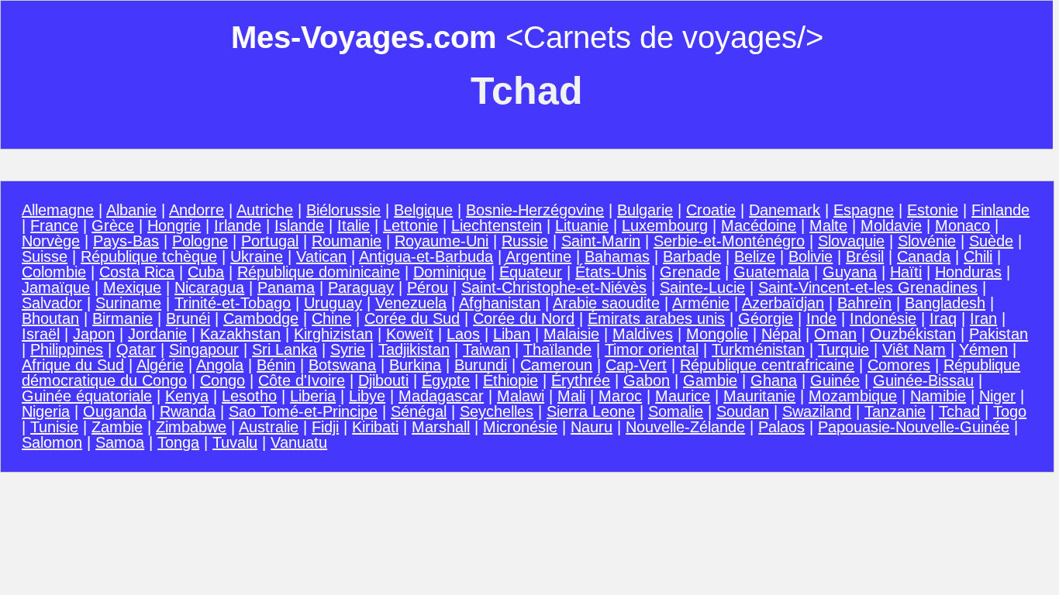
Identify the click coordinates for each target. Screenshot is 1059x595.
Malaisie (571, 333)
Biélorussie (343, 209)
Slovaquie (851, 240)
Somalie (675, 411)
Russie (525, 240)
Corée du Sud (412, 318)
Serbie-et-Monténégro (729, 240)
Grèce (112, 225)
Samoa (119, 442)
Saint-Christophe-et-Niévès (554, 287)
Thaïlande (557, 349)
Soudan (742, 411)
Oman (835, 333)
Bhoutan (50, 318)
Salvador (52, 302)
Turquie (843, 349)
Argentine (538, 256)
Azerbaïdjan (783, 302)
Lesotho (249, 395)
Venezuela (411, 302)
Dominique (449, 271)
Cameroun (556, 364)
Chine (331, 318)
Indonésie (883, 318)
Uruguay (333, 302)
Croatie (711, 209)
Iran (983, 318)
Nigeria (46, 411)
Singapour (204, 349)
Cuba (206, 271)
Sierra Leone (591, 411)
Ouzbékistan (913, 333)
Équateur (530, 271)
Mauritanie (759, 395)
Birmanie (122, 318)
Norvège (51, 240)
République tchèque (149, 256)
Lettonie (410, 225)
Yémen (983, 349)
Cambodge (260, 318)
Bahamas (617, 256)
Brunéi (188, 318)
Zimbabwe (191, 426)
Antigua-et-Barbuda (426, 256)
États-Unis (611, 271)
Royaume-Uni (441, 240)
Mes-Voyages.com (364, 37)
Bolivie (810, 256)
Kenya (187, 395)
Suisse (44, 256)
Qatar (136, 349)
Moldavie (891, 225)
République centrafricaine (767, 364)
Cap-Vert (636, 364)
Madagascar (441, 395)
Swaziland (816, 411)
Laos (463, 333)
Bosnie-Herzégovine (535, 209)
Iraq (943, 318)
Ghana (773, 380)
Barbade (692, 256)
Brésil (865, 256)
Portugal (269, 240)
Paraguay (361, 287)
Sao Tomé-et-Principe (303, 411)
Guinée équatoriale (87, 395)
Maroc (620, 395)
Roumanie (346, 240)
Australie (268, 426)
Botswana (342, 364)
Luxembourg (665, 225)
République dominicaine (318, 271)
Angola (219, 364)
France (54, 225)
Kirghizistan (333, 333)
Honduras (968, 271)
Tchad (959, 411)
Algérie (160, 364)
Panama (286, 287)
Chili (978, 256)
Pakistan (998, 333)
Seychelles (496, 411)
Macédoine (758, 225)
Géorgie (765, 318)
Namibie (938, 395)
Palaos (781, 426)
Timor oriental (652, 349)
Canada (923, 256)
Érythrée (580, 380)
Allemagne (58, 209)
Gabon (646, 380)
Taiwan (486, 349)
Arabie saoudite (606, 302)
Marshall (441, 426)
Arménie (701, 302)
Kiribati (375, 426)
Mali (571, 395)
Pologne (200, 240)
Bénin (276, 364)
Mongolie (717, 333)
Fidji (325, 426)
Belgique (423, 209)
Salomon (52, 442)
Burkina (415, 364)
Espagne (863, 209)
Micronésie (520, 426)
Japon (94, 333)
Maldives (642, 333)
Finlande (1000, 209)
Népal (781, 333)
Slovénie (927, 240)
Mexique (132, 287)
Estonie (932, 209)
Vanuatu (299, 442)
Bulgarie (645, 209)
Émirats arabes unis (656, 318)
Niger (997, 395)
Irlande (237, 225)
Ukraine (256, 256)
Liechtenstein (496, 225)
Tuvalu (234, 442)
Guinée (835, 380)
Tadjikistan (414, 349)
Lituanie (582, 225)
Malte (828, 225)
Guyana (850, 271)
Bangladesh (945, 302)
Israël (41, 333)
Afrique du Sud (73, 364)
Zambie (117, 426)
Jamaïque (56, 287)
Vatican (321, 256)
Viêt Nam (914, 349)
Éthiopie (510, 380)
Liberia (313, 395)
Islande (299, 225)
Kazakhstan (240, 333)
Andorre (196, 209)
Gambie (710, 380)
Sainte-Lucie (702, 287)
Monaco (962, 225)
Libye (367, 395)
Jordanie (157, 333)
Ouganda (115, 411)
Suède (991, 240)
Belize (754, 256)
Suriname (128, 302)
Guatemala (771, 271)
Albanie (131, 209)
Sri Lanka (284, 349)
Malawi (520, 395)
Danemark (784, 209)
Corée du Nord (523, 318)
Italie (353, 225)
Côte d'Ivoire (301, 380)
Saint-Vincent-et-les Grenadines (868, 287)
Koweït (409, 333)
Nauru (591, 426)
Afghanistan (499, 302)
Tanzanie (895, 411)
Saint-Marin (600, 240)
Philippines (66, 349)
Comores (899, 364)
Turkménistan (758, 349)
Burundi (480, 364)
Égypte (446, 380)
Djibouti (383, 380)
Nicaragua (209, 287)
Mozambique (853, 395)
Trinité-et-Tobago (232, 302)
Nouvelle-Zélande (685, 426)
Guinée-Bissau (923, 380)
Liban (511, 333)
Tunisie (54, 426)
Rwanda (188, 411)
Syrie (347, 349)
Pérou (427, 287)
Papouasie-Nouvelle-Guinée (913, 426)
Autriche (264, 209)
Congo (222, 380)
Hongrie (174, 225)
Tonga (178, 442)
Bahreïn (864, 302)
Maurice (682, 395)
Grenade (690, 271)
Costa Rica (136, 271)
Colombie (54, 271)
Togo (1009, 411)
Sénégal (419, 411)
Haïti (906, 271)
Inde (821, 318)
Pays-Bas (126, 240)
